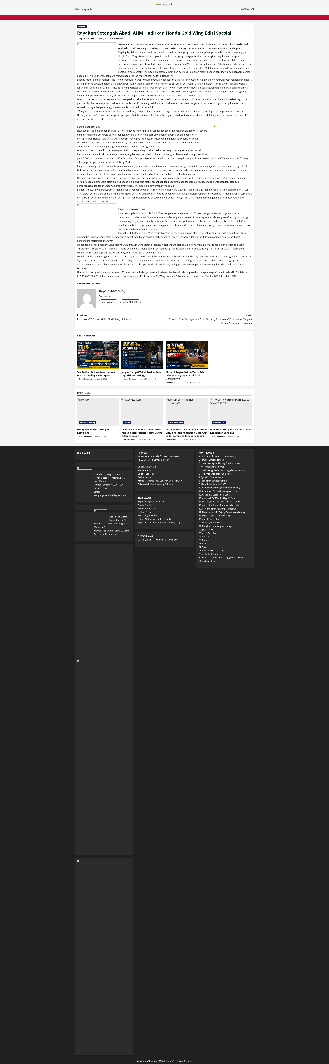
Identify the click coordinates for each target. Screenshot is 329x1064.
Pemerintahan (218, 423)
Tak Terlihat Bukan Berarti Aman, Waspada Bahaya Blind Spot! (96, 374)
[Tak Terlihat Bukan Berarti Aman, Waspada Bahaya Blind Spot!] (98, 355)
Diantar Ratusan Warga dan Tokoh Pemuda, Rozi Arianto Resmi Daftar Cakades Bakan (141, 432)
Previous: (104, 317)
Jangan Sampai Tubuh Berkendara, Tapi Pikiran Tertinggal (141, 374)
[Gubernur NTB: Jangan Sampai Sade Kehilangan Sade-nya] (231, 412)
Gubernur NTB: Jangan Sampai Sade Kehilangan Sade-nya (230, 431)
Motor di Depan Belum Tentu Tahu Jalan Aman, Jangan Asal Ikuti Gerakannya (185, 375)
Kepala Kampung (86, 39)
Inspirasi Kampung (87, 423)
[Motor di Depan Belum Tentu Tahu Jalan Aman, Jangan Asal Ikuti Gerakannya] (187, 355)
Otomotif (81, 26)
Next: (210, 319)
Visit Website (109, 301)
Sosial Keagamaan (176, 423)
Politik (127, 423)
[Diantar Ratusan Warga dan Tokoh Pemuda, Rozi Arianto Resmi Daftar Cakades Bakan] (142, 412)
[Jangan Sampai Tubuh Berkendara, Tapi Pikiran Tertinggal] (142, 355)
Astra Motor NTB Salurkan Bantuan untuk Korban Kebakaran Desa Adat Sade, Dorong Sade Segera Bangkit (186, 432)
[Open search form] (253, 17)
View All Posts (130, 301)
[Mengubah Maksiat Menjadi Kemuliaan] (98, 412)
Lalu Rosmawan (129, 439)
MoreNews (173, 1061)
